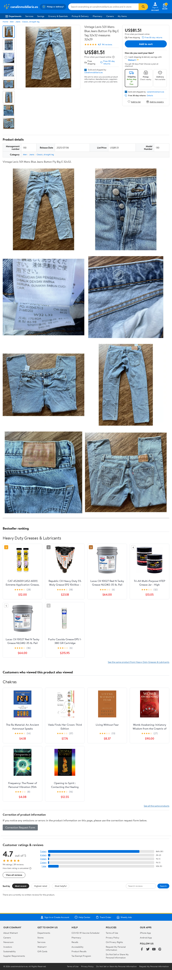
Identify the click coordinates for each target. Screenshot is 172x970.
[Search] (143, 6)
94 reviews (107, 44)
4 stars (43, 855)
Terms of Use (112, 932)
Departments (15, 16)
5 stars (43, 851)
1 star (44, 866)
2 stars (43, 862)
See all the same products (156, 805)
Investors (7, 946)
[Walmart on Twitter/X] (148, 949)
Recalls (75, 942)
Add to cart (146, 44)
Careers (110, 16)
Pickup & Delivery (80, 16)
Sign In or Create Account (57, 917)
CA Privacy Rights (114, 942)
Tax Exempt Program (81, 955)
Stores (40, 937)
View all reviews (14, 874)
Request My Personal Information (116, 948)
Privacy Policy (112, 937)
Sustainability (9, 951)
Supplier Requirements (14, 955)
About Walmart (10, 932)
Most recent (20, 885)
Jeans (17, 21)
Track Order (105, 917)
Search (163, 885)
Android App (146, 937)
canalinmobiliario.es (93, 72)
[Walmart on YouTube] (154, 949)
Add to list (136, 101)
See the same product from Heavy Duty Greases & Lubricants (138, 662)
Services (29, 16)
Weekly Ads (126, 917)
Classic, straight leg (30, 21)
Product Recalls (79, 951)
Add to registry (157, 101)
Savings (40, 16)
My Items (122, 16)
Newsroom (8, 942)
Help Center (84, 917)
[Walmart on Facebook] (142, 949)
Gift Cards (42, 951)
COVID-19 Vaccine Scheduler (86, 932)
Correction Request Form (20, 827)
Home (5, 21)
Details (150, 95)
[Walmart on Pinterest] (160, 949)
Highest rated (40, 885)
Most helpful (61, 885)
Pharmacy (97, 16)
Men (12, 21)
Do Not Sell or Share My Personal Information (117, 956)
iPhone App (145, 932)
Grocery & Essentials (58, 16)
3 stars (43, 858)
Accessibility (77, 946)
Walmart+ (42, 946)
